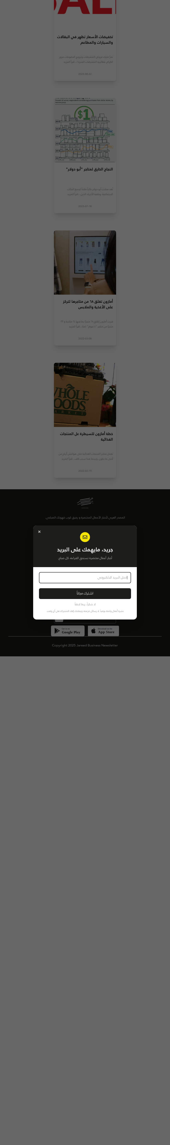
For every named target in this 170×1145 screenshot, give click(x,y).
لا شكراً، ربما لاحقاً (85, 604)
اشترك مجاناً (85, 593)
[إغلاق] (39, 531)
